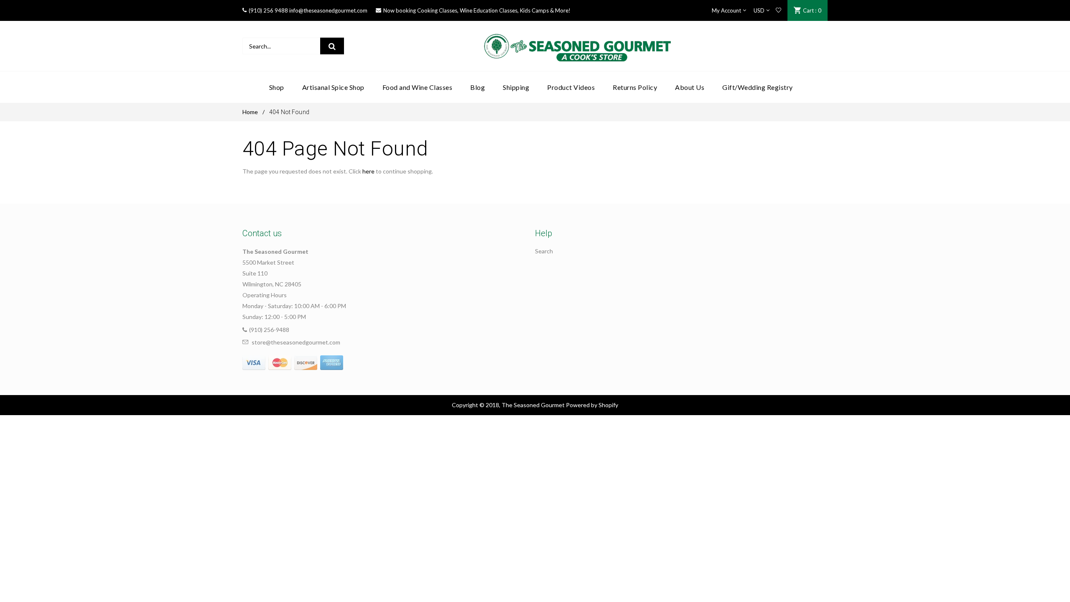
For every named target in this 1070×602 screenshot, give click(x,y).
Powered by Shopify (592, 404)
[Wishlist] (778, 10)
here (368, 171)
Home (250, 111)
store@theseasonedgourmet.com (296, 342)
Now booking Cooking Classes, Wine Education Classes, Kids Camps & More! (477, 10)
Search (544, 251)
